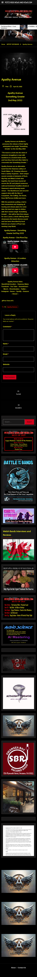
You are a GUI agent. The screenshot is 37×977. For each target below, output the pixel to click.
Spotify (18, 291)
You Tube (13, 286)
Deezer (15, 294)
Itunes (12, 291)
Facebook (5, 286)
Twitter (23, 289)
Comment (7, 327)
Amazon (26, 291)
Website (6, 364)
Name (6, 344)
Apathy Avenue (12, 307)
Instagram (5, 291)
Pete (7, 86)
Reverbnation (14, 289)
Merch (6, 289)
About (13, 968)
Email (6, 354)
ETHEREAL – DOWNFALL (21, 26)
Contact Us (22, 968)
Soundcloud (23, 286)
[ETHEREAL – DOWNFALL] (9, 27)
